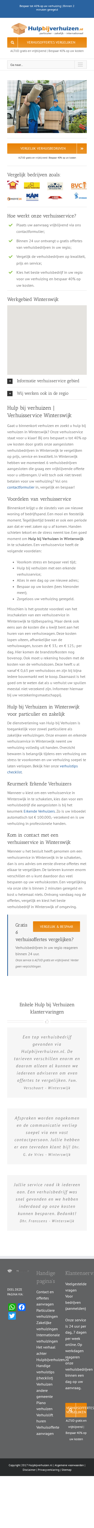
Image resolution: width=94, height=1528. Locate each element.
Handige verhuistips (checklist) (45, 1371)
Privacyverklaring (48, 1469)
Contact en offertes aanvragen (45, 1297)
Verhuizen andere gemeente (44, 1390)
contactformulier (20, 487)
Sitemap (66, 1469)
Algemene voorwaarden (69, 1465)
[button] (47, 381)
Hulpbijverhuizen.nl (40, 1465)
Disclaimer (29, 1469)
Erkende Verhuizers (39, 811)
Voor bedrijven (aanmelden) (75, 1302)
